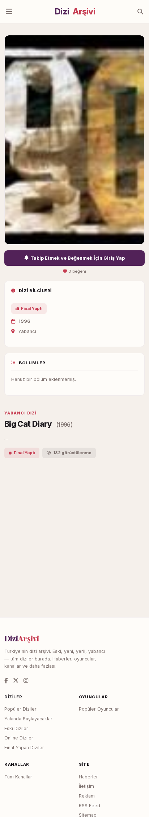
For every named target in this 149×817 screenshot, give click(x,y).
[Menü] (9, 11)
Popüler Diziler (20, 709)
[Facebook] (6, 680)
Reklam (87, 796)
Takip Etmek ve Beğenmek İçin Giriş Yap (77, 258)
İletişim (86, 786)
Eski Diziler (16, 728)
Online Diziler (18, 738)
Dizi (75, 11)
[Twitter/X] (15, 680)
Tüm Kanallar (18, 776)
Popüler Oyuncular (99, 709)
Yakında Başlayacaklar (28, 718)
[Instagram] (26, 680)
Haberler (88, 776)
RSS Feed (89, 805)
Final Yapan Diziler (24, 747)
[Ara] (140, 11)
